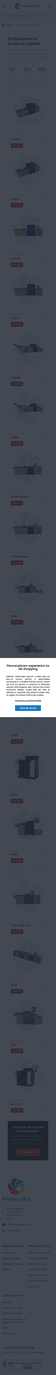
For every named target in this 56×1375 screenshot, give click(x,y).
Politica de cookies (35, 695)
